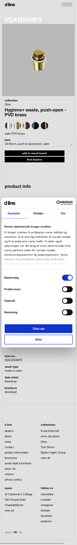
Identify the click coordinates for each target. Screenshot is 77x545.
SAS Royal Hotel (15, 499)
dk (20, 532)
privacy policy (13, 479)
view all (45, 457)
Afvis (38, 339)
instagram (47, 505)
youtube (46, 499)
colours (9, 474)
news (8, 441)
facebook (46, 515)
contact (9, 447)
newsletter (47, 494)
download (10, 381)
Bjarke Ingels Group (53, 452)
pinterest (46, 521)
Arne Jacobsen (50, 436)
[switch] (67, 289)
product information (17, 452)
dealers (9, 430)
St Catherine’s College (18, 494)
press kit (10, 468)
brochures (11, 457)
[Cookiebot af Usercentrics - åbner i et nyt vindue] (56, 203)
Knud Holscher (50, 430)
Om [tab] (63, 213)
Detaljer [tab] (38, 213)
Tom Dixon (47, 447)
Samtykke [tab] (13, 213)
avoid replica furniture (18, 463)
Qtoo (8, 104)
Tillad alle (38, 328)
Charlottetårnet (14, 505)
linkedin (45, 510)
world (8, 532)
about (8, 436)
